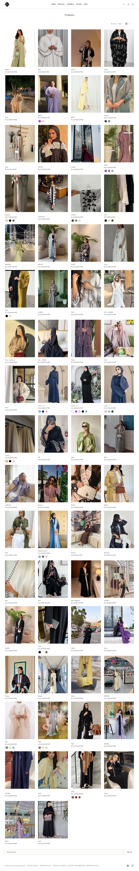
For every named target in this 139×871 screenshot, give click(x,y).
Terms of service (59, 865)
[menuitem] (53, 4)
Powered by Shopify (19, 865)
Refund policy (45, 865)
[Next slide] (65, 48)
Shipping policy (92, 865)
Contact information (76, 865)
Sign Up (129, 852)
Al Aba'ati (10, 865)
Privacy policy (33, 865)
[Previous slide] (41, 48)
